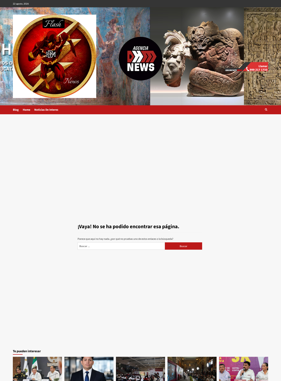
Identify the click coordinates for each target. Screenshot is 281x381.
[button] (266, 110)
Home (26, 110)
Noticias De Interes (46, 110)
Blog (16, 110)
